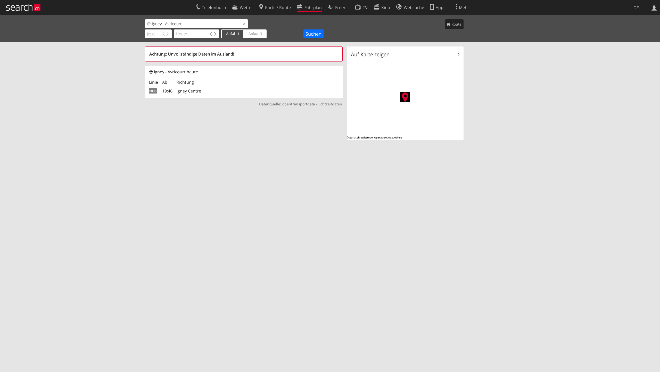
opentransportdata (298, 104)
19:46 (167, 91)
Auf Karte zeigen (370, 54)
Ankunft (255, 33)
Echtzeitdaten (330, 104)
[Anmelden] (654, 7)
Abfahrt (232, 33)
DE (636, 8)
